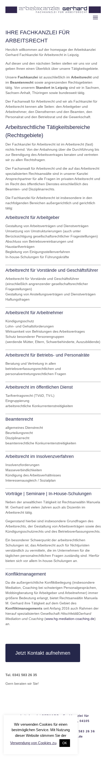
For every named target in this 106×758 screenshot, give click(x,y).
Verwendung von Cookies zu (33, 743)
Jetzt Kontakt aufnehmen (42, 653)
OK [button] (64, 743)
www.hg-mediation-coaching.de (70, 619)
